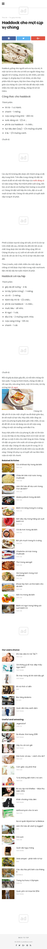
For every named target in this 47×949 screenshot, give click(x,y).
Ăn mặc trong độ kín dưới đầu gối (30, 675)
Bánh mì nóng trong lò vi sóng (29, 508)
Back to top (23, 938)
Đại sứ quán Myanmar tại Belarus (30, 821)
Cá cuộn (20, 837)
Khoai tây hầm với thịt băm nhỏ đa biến (29, 585)
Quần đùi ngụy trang (25, 848)
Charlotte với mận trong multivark (26, 552)
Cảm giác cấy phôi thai (26, 767)
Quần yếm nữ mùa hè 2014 (27, 891)
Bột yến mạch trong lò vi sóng (29, 540)
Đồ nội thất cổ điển (24, 686)
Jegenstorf (21, 723)
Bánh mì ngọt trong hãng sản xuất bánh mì (28, 606)
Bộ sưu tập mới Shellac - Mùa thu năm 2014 (30, 789)
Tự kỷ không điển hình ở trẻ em (29, 778)
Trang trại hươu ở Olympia (27, 880)
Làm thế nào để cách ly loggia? (29, 826)
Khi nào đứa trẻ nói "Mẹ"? (26, 654)
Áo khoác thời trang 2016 (27, 734)
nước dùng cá (38, 180)
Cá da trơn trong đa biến (26, 529)
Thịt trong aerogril (24, 562)
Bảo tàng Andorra (23, 697)
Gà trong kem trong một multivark (27, 574)
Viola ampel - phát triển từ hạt (29, 858)
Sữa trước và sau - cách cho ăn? (30, 756)
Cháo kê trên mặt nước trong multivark (28, 476)
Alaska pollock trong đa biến (28, 497)
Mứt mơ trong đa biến (25, 594)
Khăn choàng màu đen (26, 799)
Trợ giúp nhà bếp (15, 18)
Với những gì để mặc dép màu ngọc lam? (29, 665)
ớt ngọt (14, 387)
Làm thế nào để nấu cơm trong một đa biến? (29, 487)
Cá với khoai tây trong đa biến (29, 464)
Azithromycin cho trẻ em (27, 810)
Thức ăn (4, 18)
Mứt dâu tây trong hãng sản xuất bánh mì (30, 520)
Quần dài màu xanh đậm (27, 708)
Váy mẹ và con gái (24, 745)
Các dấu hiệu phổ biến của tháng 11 (30, 870)
